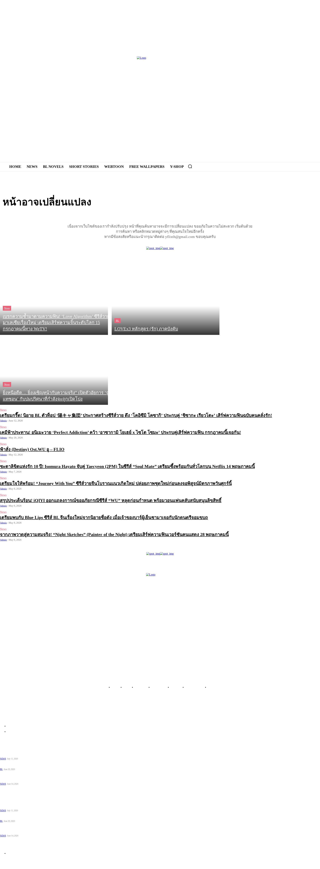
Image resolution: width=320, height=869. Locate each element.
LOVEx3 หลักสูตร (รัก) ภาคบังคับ (19, 764)
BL (117, 320)
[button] (190, 166)
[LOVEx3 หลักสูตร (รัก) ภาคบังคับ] (166, 300)
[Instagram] (254, 107)
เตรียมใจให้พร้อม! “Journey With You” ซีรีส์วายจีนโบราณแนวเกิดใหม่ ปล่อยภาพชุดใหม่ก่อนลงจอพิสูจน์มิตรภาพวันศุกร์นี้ (116, 483)
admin (3, 420)
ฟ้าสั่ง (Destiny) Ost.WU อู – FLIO (32, 449)
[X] (264, 107)
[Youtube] (275, 107)
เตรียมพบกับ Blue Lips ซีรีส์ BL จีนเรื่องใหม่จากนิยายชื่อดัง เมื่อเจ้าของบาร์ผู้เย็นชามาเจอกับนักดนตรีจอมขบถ (104, 517)
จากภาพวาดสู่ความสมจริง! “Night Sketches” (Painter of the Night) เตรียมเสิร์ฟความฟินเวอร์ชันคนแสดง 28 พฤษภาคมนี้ (114, 534)
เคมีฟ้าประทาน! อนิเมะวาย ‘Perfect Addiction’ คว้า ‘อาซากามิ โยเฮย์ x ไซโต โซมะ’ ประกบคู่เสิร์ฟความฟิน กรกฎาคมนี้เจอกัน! (120, 432)
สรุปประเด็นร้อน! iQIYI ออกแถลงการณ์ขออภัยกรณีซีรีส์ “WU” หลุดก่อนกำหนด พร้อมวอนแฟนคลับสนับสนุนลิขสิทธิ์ (110, 500)
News (7, 308)
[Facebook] (244, 107)
